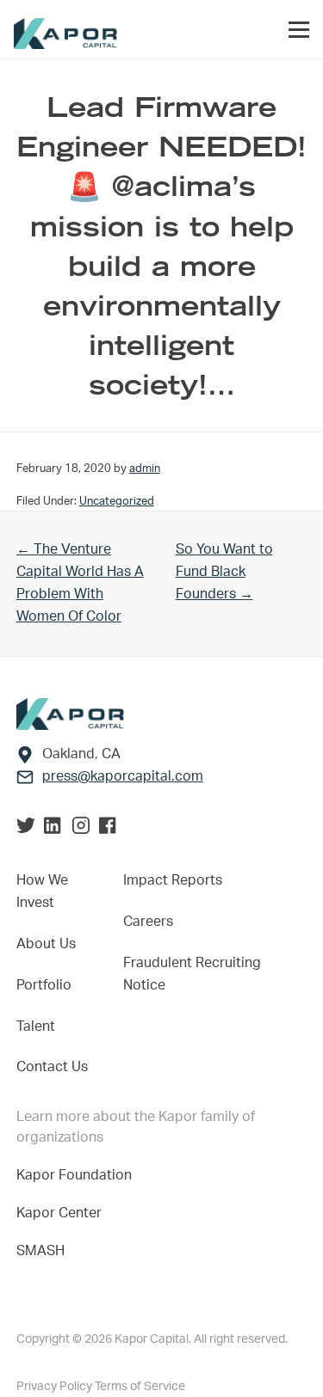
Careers (148, 921)
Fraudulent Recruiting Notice (192, 974)
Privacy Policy (55, 1387)
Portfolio (43, 985)
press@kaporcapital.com (122, 776)
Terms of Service (140, 1387)
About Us (46, 944)
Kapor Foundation (77, 1175)
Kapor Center (62, 1213)
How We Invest (42, 891)
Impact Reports (172, 880)
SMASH (40, 1251)
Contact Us (52, 1067)
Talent (35, 1026)
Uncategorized (116, 501)
